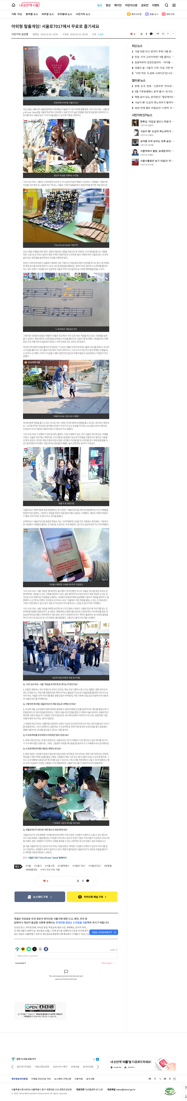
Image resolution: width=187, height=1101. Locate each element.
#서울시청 (49, 866)
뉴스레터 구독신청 (62, 1078)
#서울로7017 (95, 866)
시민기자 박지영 (146, 164)
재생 (97, 1059)
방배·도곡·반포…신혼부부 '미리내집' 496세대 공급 (154, 86)
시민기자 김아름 (146, 145)
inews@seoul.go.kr (125, 1089)
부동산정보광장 (24, 1066)
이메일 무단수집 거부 (41, 1078)
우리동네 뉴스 (64, 14)
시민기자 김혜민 (146, 154)
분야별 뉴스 (32, 14)
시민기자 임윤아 (146, 125)
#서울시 (38, 866)
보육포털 (57, 1066)
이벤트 (155, 5)
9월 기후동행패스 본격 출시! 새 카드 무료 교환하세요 (154, 91)
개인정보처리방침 (19, 1078)
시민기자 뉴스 (83, 14)
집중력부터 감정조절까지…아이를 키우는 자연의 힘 (154, 62)
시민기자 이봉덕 (146, 135)
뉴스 (99, 5)
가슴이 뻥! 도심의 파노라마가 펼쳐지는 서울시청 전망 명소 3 (154, 102)
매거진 (118, 5)
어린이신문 (131, 5)
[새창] (39, 896)
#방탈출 (108, 866)
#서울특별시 (63, 866)
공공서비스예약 (42, 1066)
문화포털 (83, 1066)
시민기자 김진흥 (19, 34)
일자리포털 (70, 1066)
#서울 (28, 866)
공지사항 (90, 1078)
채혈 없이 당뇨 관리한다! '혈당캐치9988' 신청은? (154, 97)
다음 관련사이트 (98, 1066)
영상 (108, 5)
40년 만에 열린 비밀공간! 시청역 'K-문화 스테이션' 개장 (154, 108)
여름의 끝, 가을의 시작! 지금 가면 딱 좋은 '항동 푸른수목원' (154, 67)
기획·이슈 (16, 14)
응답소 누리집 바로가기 (102, 932)
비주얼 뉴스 (48, 14)
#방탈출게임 (31, 869)
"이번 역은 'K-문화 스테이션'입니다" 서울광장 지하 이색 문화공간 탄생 (154, 73)
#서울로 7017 (79, 866)
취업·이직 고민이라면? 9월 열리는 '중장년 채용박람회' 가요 (154, 57)
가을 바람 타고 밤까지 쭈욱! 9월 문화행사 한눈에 (154, 51)
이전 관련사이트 (12, 1066)
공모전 (144, 5)
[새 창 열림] (170, 1088)
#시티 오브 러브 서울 (50, 869)
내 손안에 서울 (29, 4)
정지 (94, 1059)
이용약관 (79, 1078)
